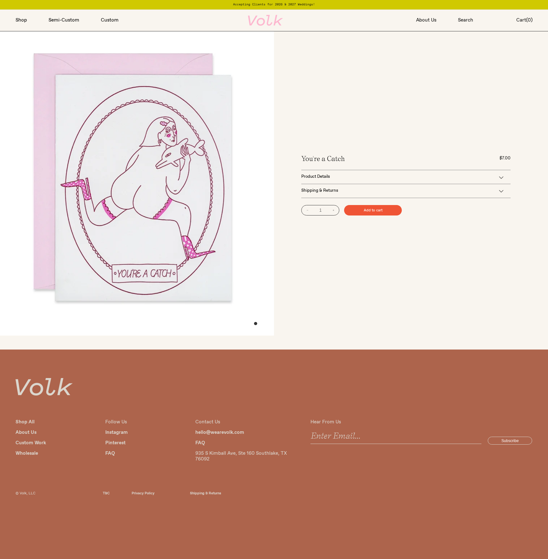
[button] (32, 20)
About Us (26, 432)
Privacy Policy (143, 493)
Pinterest (115, 443)
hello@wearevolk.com (219, 432)
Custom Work (31, 443)
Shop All (25, 422)
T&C (106, 493)
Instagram (116, 432)
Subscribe (510, 441)
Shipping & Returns (205, 493)
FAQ (110, 453)
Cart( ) (524, 20)
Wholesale (27, 453)
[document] (137, 183)
